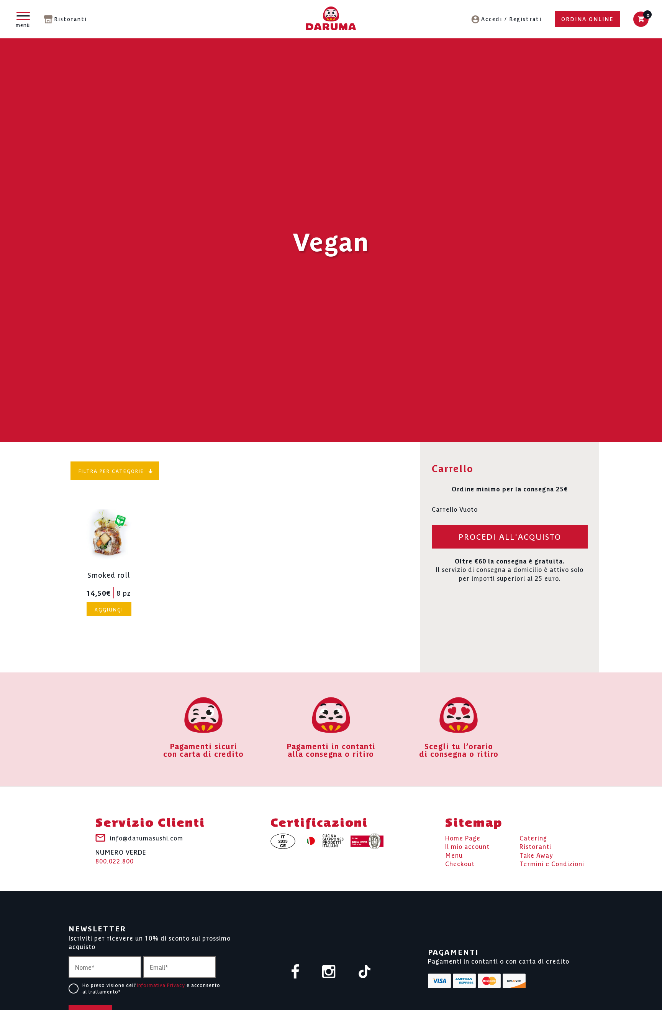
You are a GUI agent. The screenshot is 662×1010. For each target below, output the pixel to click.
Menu (454, 855)
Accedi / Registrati (511, 18)
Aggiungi (109, 609)
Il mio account (467, 846)
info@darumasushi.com (146, 838)
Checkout (460, 863)
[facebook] (295, 972)
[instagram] (328, 972)
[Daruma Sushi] (331, 19)
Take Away (536, 855)
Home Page (462, 838)
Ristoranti (70, 18)
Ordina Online (587, 18)
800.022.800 (120, 856)
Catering (533, 838)
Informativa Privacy (161, 985)
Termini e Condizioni (551, 863)
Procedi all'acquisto (510, 536)
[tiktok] (364, 972)
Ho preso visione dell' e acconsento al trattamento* (151, 988)
